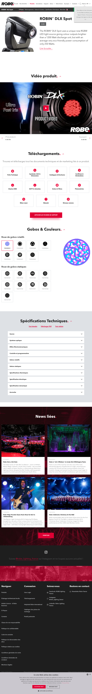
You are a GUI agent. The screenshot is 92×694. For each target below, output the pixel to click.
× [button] (90, 674)
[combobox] (87, 674)
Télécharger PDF (46, 326)
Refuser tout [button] (53, 686)
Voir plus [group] (46, 535)
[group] (11, 599)
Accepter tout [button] (39, 686)
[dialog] (46, 683)
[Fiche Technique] (67, 10)
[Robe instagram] (46, 552)
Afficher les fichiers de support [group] (46, 215)
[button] (46, 691)
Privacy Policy (65, 683)
